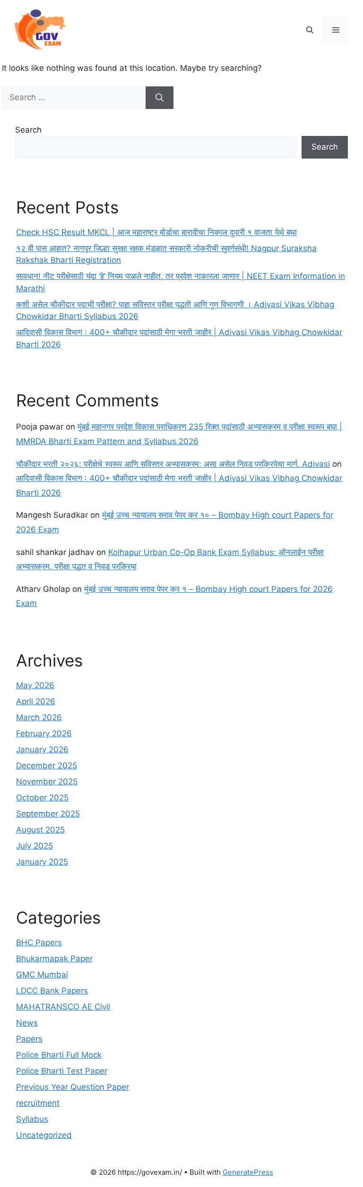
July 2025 (34, 845)
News (27, 1022)
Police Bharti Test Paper (61, 1071)
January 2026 (42, 749)
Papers (29, 1039)
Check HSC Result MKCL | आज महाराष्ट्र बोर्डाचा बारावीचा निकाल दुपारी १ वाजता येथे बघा (156, 232)
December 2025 (46, 765)
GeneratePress (248, 1172)
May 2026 (35, 685)
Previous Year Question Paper (72, 1087)
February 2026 (44, 733)
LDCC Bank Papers (52, 990)
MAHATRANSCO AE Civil (63, 1006)
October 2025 (42, 797)
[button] (310, 30)
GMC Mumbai (42, 974)
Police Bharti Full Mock (59, 1055)
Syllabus (32, 1119)
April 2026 (35, 701)
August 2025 (40, 829)
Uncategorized (44, 1135)
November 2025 (47, 781)
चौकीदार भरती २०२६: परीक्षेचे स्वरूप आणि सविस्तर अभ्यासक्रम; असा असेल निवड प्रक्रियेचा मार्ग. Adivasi (173, 464)
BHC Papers (39, 942)
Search (28, 130)
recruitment (38, 1103)
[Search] (159, 97)
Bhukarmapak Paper (54, 958)
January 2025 (42, 862)
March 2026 (39, 717)
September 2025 (48, 813)
